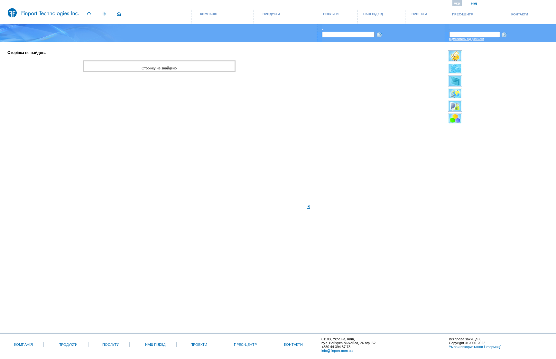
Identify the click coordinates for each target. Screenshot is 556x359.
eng (474, 3)
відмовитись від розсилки (466, 38)
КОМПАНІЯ (208, 14)
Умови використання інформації (475, 347)
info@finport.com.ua (337, 351)
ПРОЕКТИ (419, 14)
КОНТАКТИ (519, 14)
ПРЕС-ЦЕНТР (462, 14)
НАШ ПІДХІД (373, 14)
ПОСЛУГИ (330, 14)
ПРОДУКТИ (271, 14)
